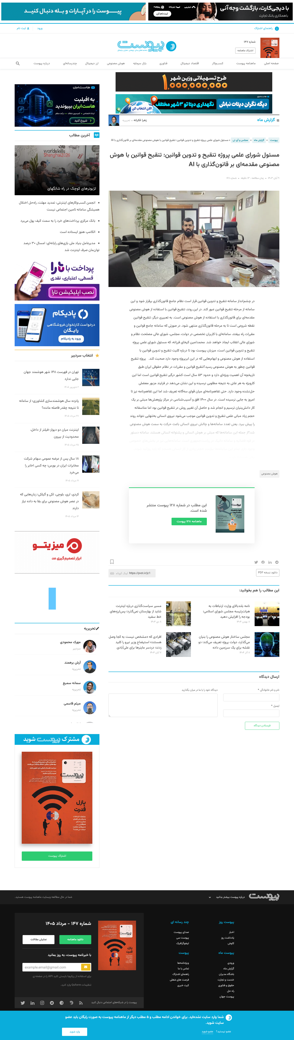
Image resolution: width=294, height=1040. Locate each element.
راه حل (230, 991)
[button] (17, 63)
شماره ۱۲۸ (231, 178)
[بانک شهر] (194, 82)
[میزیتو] (57, 552)
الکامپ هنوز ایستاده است (77, 232)
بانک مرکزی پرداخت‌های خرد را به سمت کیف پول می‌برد (57, 221)
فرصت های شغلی (179, 980)
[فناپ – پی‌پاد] (57, 325)
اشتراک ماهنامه (245, 51)
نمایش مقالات (39, 939)
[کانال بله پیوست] (73, 11)
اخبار (231, 932)
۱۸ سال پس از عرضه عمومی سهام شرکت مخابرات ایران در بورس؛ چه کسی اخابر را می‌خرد (51, 465)
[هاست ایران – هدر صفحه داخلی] (194, 104)
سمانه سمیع (72, 683)
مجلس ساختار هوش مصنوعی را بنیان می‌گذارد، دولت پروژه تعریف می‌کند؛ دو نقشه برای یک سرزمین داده (224, 642)
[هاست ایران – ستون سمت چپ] (57, 105)
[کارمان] (57, 598)
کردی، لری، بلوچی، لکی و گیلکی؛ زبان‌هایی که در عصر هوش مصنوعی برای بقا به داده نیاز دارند (49, 501)
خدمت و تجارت (226, 980)
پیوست (274, 140)
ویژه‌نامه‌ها (183, 963)
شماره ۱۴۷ (249, 42)
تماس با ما (183, 969)
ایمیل (276, 706)
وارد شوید (75, 1032)
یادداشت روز (227, 938)
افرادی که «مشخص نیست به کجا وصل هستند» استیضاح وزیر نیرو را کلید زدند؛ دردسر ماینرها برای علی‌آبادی (135, 642)
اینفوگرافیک (182, 943)
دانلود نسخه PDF (267, 573)
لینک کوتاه (122, 573)
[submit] (85, 967)
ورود (39, 28)
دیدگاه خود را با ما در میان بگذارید (200, 690)
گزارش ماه (266, 120)
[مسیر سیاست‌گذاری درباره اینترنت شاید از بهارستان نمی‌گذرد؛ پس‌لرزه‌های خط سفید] (178, 625)
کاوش (231, 943)
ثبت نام (22, 28)
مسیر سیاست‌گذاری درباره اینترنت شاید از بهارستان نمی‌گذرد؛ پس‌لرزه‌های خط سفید (135, 611)
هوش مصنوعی (269, 474)
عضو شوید (207, 1031)
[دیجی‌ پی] (220, 11)
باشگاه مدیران (226, 974)
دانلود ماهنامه (75, 939)
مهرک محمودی (70, 642)
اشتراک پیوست (57, 856)
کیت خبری (183, 985)
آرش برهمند (72, 663)
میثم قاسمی (72, 703)
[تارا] (57, 279)
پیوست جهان (227, 997)
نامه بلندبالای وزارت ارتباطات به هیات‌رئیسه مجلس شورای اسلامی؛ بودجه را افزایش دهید (226, 611)
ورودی (230, 963)
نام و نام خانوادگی (269, 690)
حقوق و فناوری (226, 985)
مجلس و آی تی (240, 140)
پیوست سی (182, 938)
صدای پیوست (181, 932)
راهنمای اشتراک (263, 28)
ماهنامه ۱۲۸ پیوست (189, 521)
